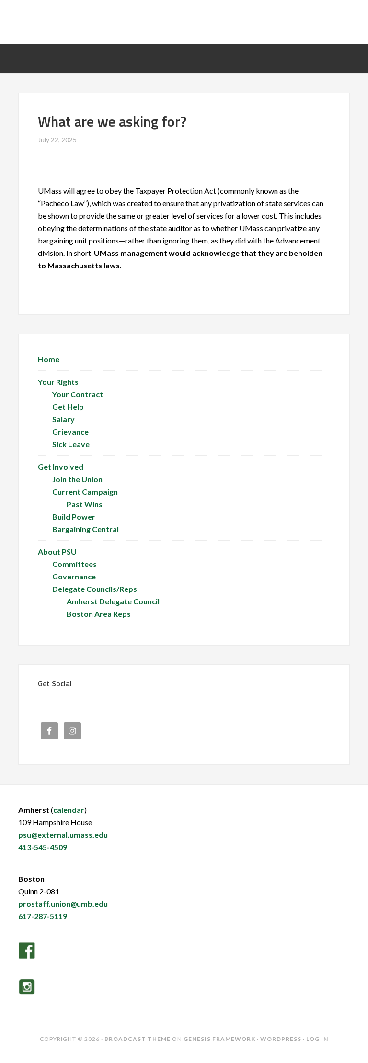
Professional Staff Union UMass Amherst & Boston (184, 24)
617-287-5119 (42, 916)
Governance (74, 576)
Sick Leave (71, 444)
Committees (74, 563)
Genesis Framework (219, 1038)
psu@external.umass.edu (63, 834)
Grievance (70, 431)
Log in (317, 1038)
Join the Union (77, 479)
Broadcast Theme (137, 1038)
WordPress (280, 1038)
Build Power (73, 516)
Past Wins (85, 503)
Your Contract (77, 394)
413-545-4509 (42, 847)
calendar (68, 809)
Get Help (68, 406)
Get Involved (60, 466)
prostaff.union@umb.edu (63, 903)
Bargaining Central (85, 528)
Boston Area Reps (99, 613)
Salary (63, 419)
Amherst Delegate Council (113, 601)
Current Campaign (85, 491)
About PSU (57, 551)
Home (48, 359)
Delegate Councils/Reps (94, 588)
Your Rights (58, 381)
